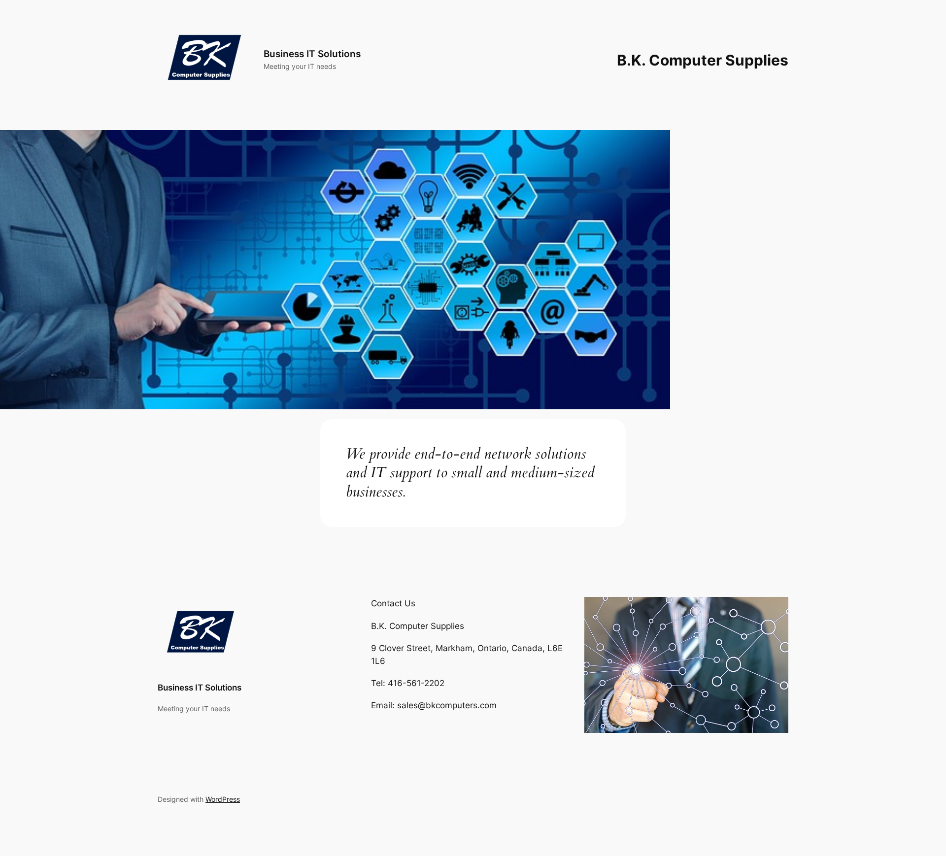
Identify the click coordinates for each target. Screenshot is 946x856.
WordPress (222, 799)
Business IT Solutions (312, 54)
